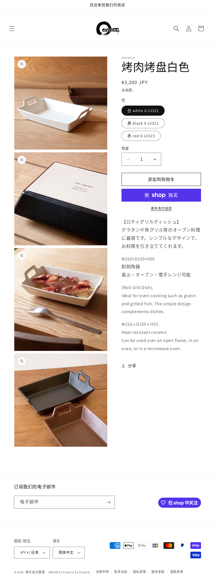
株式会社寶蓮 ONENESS (43, 572)
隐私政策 (139, 572)
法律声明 (102, 572)
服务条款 (158, 572)
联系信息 (120, 572)
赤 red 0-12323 (141, 135)
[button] (12, 28)
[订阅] (108, 502)
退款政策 (176, 572)
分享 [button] (132, 365)
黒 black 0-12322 (143, 123)
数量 (125, 148)
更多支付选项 (161, 208)
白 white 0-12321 (143, 110)
